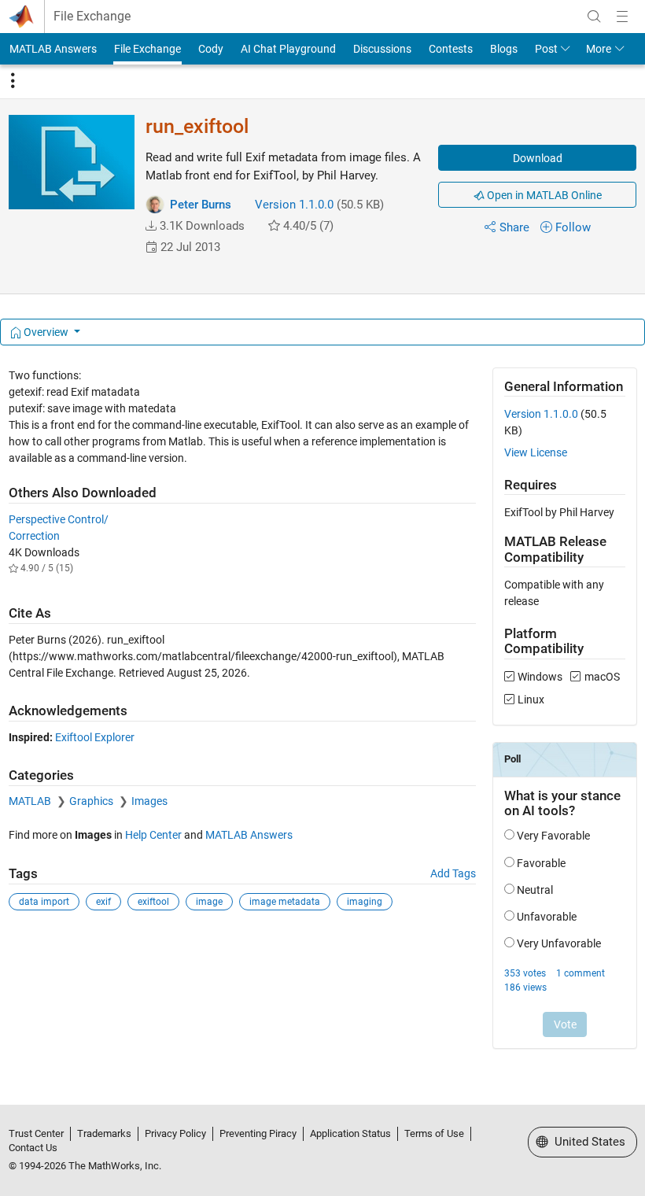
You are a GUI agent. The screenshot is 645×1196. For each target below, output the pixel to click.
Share (514, 227)
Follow (573, 227)
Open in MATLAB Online (543, 195)
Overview (46, 332)
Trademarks (104, 1133)
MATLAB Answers (53, 48)
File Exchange (92, 16)
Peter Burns (200, 204)
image (209, 901)
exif (103, 901)
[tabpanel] (323, 719)
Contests (451, 48)
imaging (364, 901)
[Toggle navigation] (12, 81)
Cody (210, 48)
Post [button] (546, 48)
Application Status (350, 1133)
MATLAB (31, 801)
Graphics (92, 801)
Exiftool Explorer (95, 737)
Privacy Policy (175, 1133)
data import (44, 901)
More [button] (598, 48)
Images (149, 801)
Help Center (153, 835)
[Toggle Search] (593, 16)
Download (537, 158)
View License (535, 452)
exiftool (153, 901)
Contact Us (33, 1148)
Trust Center (36, 1133)
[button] (151, 225)
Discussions (382, 48)
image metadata (284, 901)
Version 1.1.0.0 (294, 204)
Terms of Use (434, 1133)
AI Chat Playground (288, 48)
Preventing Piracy (258, 1133)
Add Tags (453, 873)
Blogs (504, 48)
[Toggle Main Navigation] (622, 16)
